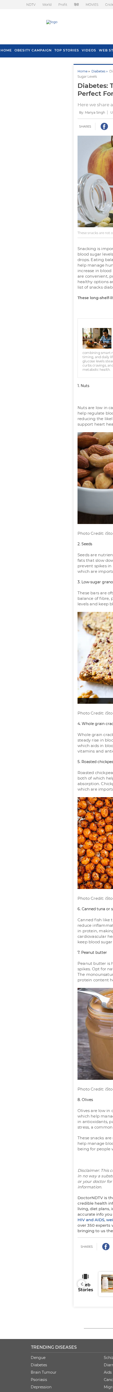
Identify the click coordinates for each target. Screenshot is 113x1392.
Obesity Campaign (33, 50)
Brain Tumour (43, 1372)
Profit (62, 5)
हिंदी (76, 5)
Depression (41, 1387)
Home (83, 71)
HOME (6, 50)
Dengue (38, 1357)
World (47, 5)
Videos (89, 50)
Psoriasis (39, 1379)
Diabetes (39, 1365)
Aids (108, 1372)
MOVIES (92, 5)
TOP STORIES (66, 50)
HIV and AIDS (91, 1219)
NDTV (30, 5)
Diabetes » (100, 71)
